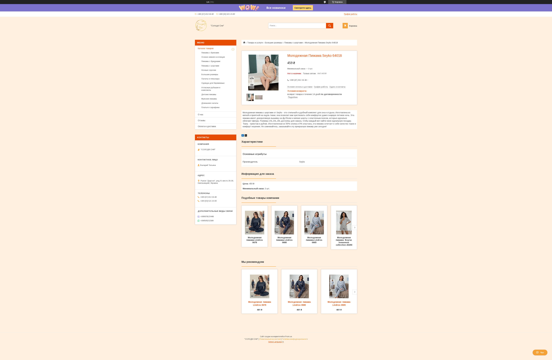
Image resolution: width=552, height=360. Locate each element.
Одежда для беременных (213, 83)
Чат (542, 352)
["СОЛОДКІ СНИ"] (201, 31)
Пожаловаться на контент (269, 339)
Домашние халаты (209, 103)
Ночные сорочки (208, 70)
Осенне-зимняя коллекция (213, 57)
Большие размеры (273, 42)
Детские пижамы (208, 94)
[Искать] (329, 25)
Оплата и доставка (207, 126)
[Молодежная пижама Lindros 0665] (314, 220)
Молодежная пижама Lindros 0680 (284, 240)
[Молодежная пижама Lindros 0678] (255, 220)
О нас (200, 114)
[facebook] (242, 136)
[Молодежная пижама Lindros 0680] (284, 220)
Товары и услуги (255, 42)
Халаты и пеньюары (210, 79)
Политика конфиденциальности (295, 339)
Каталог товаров (205, 48)
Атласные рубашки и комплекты (210, 88)
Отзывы (201, 120)
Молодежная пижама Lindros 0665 (314, 240)
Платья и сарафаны (210, 107)
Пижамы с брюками (210, 53)
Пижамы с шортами (293, 42)
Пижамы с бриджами (210, 61)
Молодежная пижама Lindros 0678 (254, 240)
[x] (246, 136)
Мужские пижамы (209, 99)
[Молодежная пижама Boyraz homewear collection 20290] (344, 220)
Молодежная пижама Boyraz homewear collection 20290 (344, 241)
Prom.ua (288, 337)
